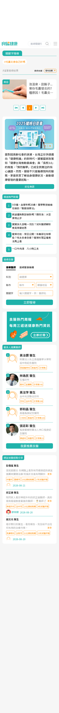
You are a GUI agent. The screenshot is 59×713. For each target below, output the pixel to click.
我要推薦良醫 (29, 446)
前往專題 (29, 186)
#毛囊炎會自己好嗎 (14, 62)
